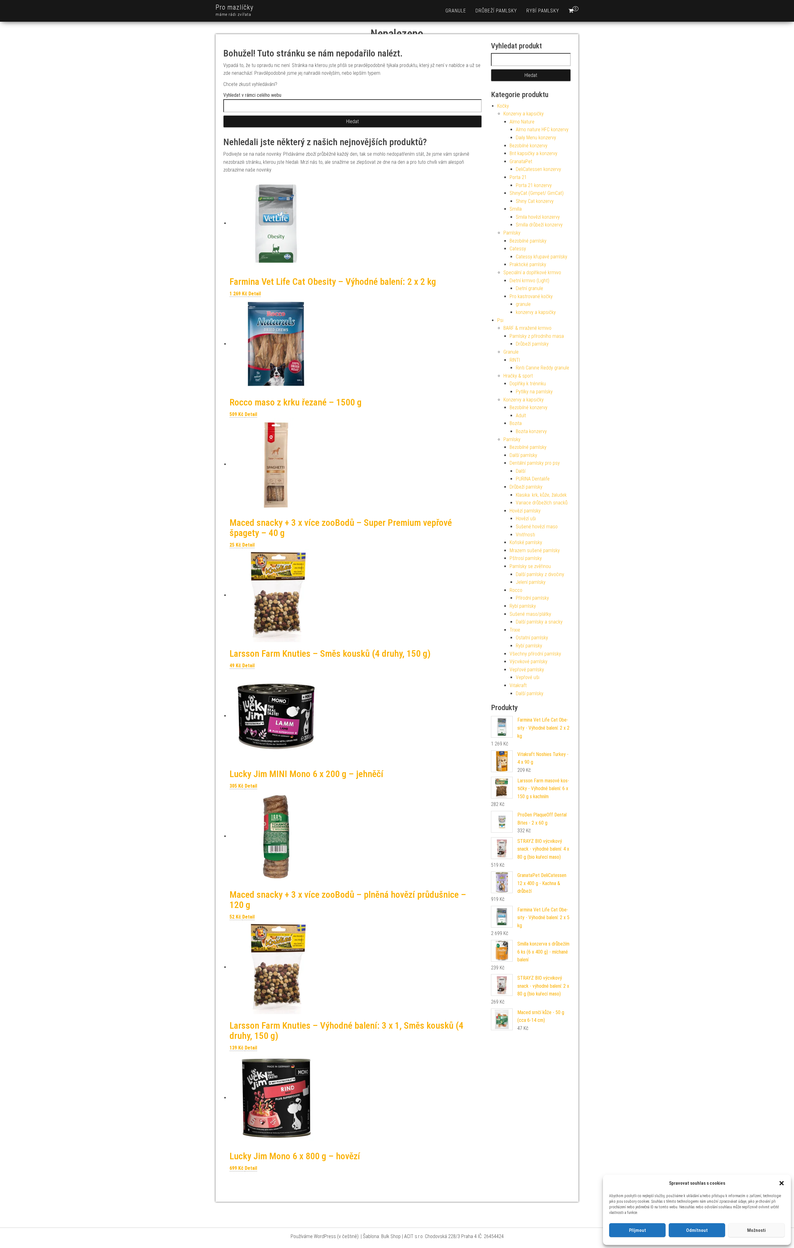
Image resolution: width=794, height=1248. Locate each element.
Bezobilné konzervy (528, 146)
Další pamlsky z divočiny (540, 574)
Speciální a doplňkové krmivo (532, 272)
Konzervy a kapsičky (523, 114)
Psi (500, 320)
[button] (781, 1183)
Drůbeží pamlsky (496, 11)
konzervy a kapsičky (536, 312)
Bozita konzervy (531, 431)
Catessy (518, 249)
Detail (254, 294)
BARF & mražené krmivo (527, 328)
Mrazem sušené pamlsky (535, 550)
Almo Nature (522, 122)
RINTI (515, 360)
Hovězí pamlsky (525, 511)
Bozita (516, 423)
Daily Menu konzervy (536, 138)
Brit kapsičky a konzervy (533, 153)
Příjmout (637, 1230)
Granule (511, 352)
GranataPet (521, 161)
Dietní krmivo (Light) (529, 281)
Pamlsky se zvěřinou (530, 566)
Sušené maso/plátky (530, 614)
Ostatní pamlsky (532, 638)
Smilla (516, 209)
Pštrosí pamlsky (526, 558)
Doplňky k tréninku (528, 384)
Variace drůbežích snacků (542, 503)
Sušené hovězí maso (537, 527)
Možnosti (756, 1230)
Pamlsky (511, 233)
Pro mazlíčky (234, 7)
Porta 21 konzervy (534, 185)
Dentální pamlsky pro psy (535, 463)
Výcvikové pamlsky (528, 661)
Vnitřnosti (525, 535)
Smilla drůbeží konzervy (539, 225)
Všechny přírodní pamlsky (535, 654)
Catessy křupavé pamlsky (541, 257)
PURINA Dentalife (533, 479)
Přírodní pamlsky (532, 598)
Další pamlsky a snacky (539, 622)
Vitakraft (518, 685)
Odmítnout (697, 1230)
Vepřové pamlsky (527, 670)
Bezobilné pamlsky (528, 241)
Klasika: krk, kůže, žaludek (541, 495)
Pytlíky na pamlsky (534, 392)
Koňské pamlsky (526, 542)
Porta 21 (518, 177)
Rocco (516, 590)
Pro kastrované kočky (531, 296)
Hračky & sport (518, 376)
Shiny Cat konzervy (535, 201)
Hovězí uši (526, 518)
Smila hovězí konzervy (538, 217)
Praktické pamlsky (528, 264)
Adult (521, 415)
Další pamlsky (523, 455)
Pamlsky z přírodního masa (537, 336)
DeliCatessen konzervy (538, 169)
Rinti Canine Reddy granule (542, 368)
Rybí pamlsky (542, 11)
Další (520, 471)
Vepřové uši (527, 677)
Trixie (515, 630)
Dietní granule (529, 288)
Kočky (503, 106)
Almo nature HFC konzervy (542, 129)
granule (455, 11)
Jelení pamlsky (531, 582)
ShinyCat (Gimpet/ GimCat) (537, 193)
